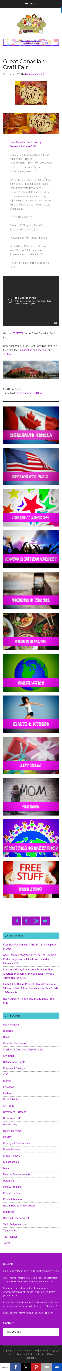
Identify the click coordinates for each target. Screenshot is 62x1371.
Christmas (8, 1055)
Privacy (43, 1350)
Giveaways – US (12, 1118)
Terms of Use (31, 1350)
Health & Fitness (12, 1130)
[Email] (46, 1367)
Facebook (41, 350)
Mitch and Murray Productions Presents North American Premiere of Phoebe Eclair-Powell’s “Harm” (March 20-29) (28, 973)
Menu (33, 4)
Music (6, 1168)
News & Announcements (16, 1174)
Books (6, 1037)
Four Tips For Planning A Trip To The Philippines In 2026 (31, 1271)
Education (8, 1087)
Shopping (8, 1211)
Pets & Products (12, 1186)
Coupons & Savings (14, 1068)
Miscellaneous (11, 1161)
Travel (6, 1243)
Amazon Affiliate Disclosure (31, 1354)
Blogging (8, 1030)
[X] (26, 1367)
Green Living (10, 1124)
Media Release (11, 1155)
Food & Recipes (12, 1099)
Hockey (7, 1136)
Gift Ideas (8, 1105)
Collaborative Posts (14, 1062)
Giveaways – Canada (14, 1112)
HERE (13, 267)
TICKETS (18, 333)
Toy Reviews (10, 1236)
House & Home (11, 1149)
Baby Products (11, 1024)
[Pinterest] (36, 1367)
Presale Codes (11, 1193)
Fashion (7, 1093)
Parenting (8, 1180)
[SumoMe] (57, 1367)
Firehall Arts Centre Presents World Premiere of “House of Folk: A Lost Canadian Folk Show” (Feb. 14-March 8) (30, 988)
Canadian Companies (14, 1043)
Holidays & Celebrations (16, 1143)
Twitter (7, 354)
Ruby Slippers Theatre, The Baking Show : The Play (28, 1313)
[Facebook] (15, 1367)
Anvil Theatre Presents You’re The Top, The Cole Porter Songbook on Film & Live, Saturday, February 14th (29, 959)
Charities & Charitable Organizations (23, 1049)
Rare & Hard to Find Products (19, 1205)
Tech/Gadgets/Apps (14, 1224)
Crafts (18, 389)
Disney (7, 1080)
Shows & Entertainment (16, 1218)
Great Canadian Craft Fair (29, 393)
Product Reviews (12, 1199)
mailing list (26, 350)
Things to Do (10, 1230)
